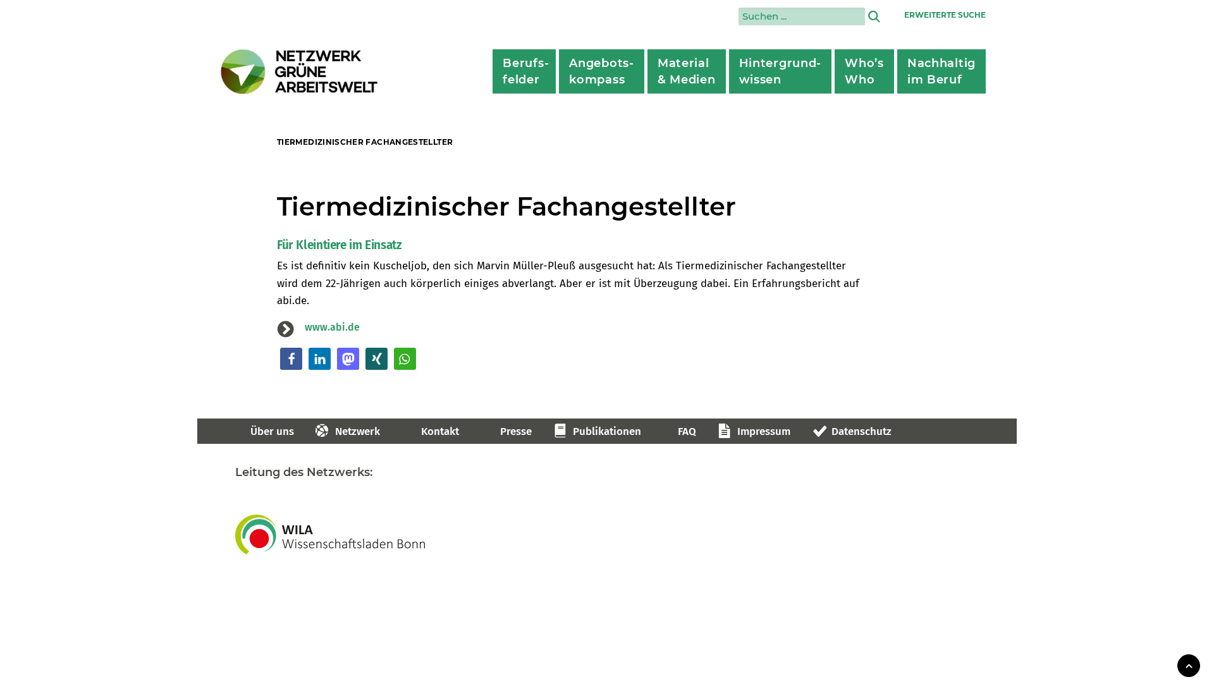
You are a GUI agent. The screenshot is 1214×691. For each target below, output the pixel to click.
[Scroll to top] (1188, 664)
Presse (516, 431)
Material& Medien (687, 71)
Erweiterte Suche (945, 15)
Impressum (763, 431)
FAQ (687, 431)
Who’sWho (864, 71)
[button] (291, 359)
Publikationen (607, 431)
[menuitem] (524, 71)
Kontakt (440, 431)
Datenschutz (861, 431)
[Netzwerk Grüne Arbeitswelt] (299, 71)
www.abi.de (332, 327)
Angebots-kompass (601, 71)
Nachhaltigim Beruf (941, 71)
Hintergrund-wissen (780, 71)
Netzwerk (357, 431)
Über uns (272, 431)
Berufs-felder (526, 71)
